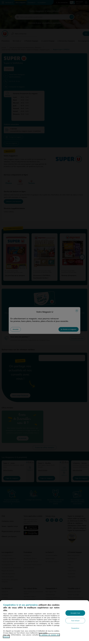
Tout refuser (75, 621)
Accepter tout (75, 613)
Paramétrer (75, 628)
